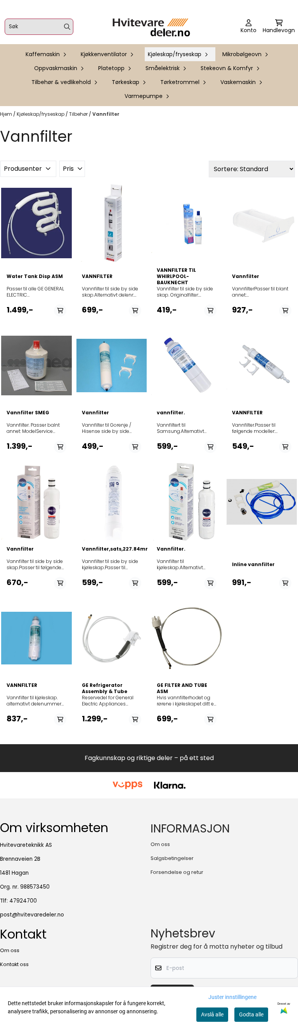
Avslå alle (212, 1014)
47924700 (23, 900)
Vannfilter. (171, 549)
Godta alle (251, 1014)
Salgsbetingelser (172, 858)
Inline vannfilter (253, 564)
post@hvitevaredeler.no (32, 914)
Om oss (160, 844)
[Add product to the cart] (60, 310)
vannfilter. (171, 413)
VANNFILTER (97, 276)
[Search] (67, 26)
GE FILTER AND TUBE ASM (182, 688)
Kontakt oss (14, 964)
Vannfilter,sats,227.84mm (112, 549)
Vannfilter (106, 114)
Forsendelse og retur (177, 872)
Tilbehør (79, 114)
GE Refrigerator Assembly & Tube (104, 688)
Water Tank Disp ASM (35, 276)
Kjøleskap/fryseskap (41, 114)
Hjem (6, 114)
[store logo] (151, 26)
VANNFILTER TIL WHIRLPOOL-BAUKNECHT (176, 276)
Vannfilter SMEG (28, 413)
